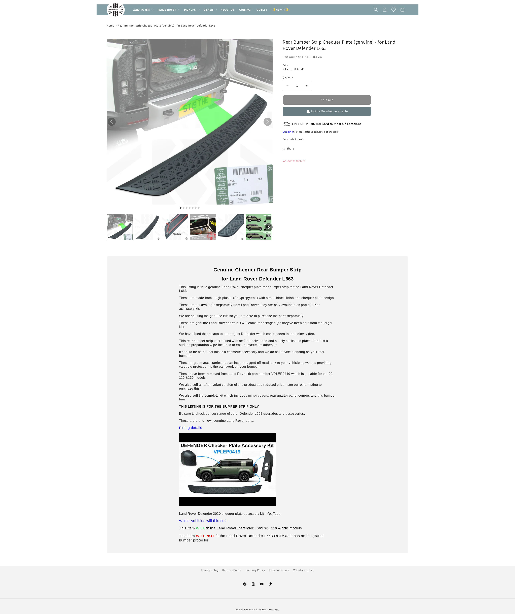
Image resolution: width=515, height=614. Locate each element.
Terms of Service (279, 570)
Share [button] (290, 148)
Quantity (288, 77)
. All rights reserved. (268, 609)
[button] (142, 9)
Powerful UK (251, 609)
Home (110, 25)
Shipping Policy (255, 570)
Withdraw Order (303, 570)
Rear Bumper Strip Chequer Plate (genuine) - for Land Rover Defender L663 (166, 25)
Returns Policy (231, 570)
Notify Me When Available (329, 111)
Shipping (288, 131)
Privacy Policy (209, 570)
